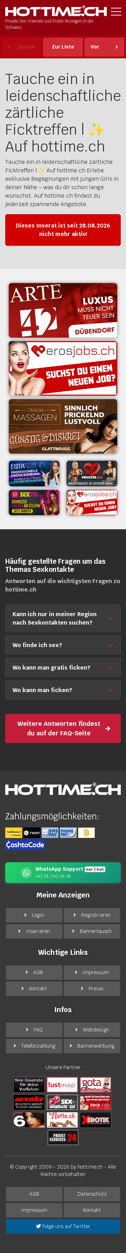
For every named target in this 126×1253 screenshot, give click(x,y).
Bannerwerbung (95, 1046)
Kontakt (38, 988)
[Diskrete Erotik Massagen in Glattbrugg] (63, 426)
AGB (38, 972)
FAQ (38, 1030)
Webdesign (96, 1030)
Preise (96, 988)
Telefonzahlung (38, 1046)
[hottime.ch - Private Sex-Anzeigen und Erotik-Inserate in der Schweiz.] (56, 10)
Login (38, 915)
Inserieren (38, 931)
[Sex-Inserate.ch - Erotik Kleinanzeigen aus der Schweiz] (62, 1102)
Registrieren (96, 915)
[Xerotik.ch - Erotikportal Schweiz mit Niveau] (95, 1120)
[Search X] (29, 1084)
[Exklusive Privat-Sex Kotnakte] (91, 473)
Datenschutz (92, 1194)
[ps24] (63, 1137)
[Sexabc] (29, 1102)
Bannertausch (96, 931)
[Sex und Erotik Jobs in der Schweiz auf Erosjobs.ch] (95, 1102)
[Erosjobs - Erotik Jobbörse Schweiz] (63, 368)
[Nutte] (62, 1120)
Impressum (96, 972)
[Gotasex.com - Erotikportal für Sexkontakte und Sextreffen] (95, 1084)
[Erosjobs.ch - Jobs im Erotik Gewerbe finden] (91, 503)
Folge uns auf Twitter (65, 1226)
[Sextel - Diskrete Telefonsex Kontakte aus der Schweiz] (34, 503)
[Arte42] (63, 310)
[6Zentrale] (29, 1120)
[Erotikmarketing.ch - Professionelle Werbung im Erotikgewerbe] (34, 473)
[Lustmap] (62, 1084)
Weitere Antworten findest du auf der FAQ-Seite (59, 728)
